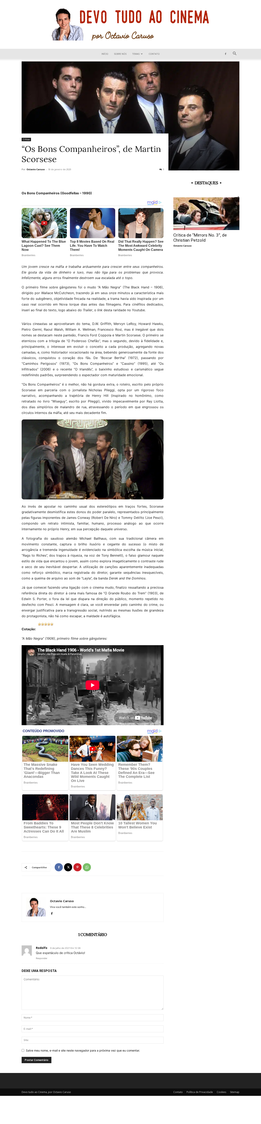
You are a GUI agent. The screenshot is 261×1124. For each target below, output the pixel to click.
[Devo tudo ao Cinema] (130, 24)
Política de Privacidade (200, 1092)
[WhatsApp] (87, 867)
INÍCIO (105, 53)
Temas (135, 53)
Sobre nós (120, 53)
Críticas (26, 139)
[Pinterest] (77, 867)
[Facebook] (225, 54)
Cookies (221, 1092)
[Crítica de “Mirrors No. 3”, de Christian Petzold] (206, 213)
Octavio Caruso (36, 169)
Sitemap (234, 1092)
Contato (154, 53)
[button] (234, 54)
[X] (68, 867)
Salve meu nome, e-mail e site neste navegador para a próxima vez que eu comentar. (83, 1050)
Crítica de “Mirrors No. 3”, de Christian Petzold (200, 238)
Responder (41, 958)
